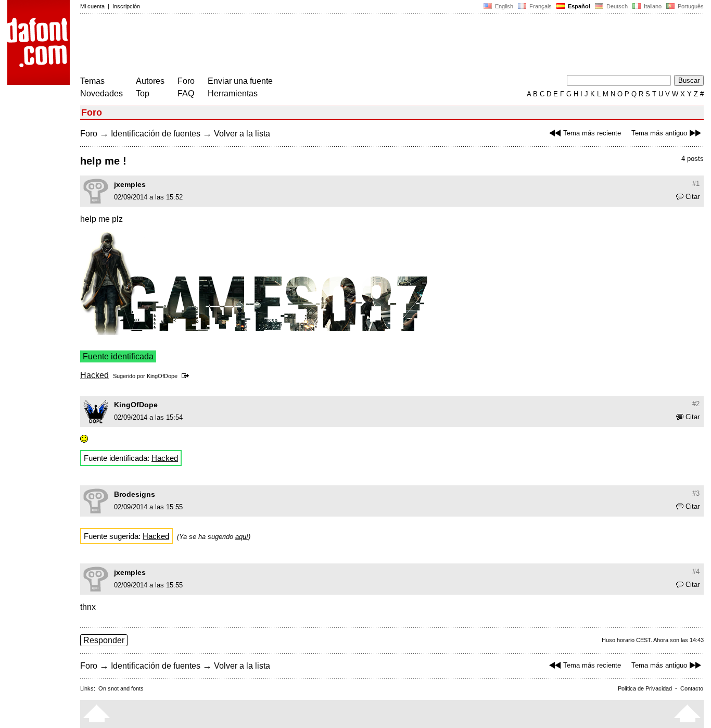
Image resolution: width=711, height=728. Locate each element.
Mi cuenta (92, 6)
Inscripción (126, 6)
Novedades (101, 93)
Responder (103, 640)
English (503, 6)
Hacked (94, 375)
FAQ (185, 93)
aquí (241, 537)
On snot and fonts (121, 688)
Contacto (691, 688)
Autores (150, 81)
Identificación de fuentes (155, 133)
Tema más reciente (592, 133)
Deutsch (616, 6)
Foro (186, 81)
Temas (92, 81)
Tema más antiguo (659, 133)
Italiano (652, 6)
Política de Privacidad (645, 688)
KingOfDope (162, 376)
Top (142, 93)
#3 (696, 493)
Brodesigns (134, 494)
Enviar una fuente (240, 81)
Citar (692, 196)
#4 (696, 571)
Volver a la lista (242, 133)
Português (689, 6)
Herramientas (233, 93)
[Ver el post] (187, 376)
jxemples (130, 184)
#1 (696, 183)
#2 (696, 404)
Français (539, 6)
